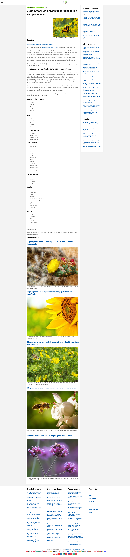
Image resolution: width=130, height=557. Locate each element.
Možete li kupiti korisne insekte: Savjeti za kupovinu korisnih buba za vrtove (74, 531)
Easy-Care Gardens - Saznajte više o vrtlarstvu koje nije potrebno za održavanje (91, 106)
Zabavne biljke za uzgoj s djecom (90, 93)
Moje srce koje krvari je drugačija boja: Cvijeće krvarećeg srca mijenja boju (74, 543)
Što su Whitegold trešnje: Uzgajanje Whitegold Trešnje (54, 534)
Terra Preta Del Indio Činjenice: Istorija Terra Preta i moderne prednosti (34, 499)
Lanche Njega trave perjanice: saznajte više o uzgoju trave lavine (34, 518)
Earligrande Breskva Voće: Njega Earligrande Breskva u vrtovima (74, 503)
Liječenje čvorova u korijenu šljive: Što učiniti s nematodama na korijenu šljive (54, 499)
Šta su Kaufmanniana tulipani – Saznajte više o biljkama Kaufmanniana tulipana (54, 520)
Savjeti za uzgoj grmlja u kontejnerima (91, 76)
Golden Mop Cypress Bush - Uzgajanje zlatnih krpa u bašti (33, 513)
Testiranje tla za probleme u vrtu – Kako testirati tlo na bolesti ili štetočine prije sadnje (54, 510)
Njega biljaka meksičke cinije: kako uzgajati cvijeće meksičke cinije (75, 509)
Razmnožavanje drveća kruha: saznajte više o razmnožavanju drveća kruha (34, 509)
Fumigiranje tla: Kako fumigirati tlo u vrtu (54, 530)
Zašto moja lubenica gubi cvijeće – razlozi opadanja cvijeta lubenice (74, 514)
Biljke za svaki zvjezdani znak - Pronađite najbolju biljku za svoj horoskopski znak (90, 135)
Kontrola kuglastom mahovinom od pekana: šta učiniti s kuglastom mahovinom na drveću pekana (75, 536)
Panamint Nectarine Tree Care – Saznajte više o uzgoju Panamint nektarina (75, 498)
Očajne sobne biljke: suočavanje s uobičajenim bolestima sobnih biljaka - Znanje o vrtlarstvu (92, 53)
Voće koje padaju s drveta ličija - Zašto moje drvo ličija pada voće (34, 493)
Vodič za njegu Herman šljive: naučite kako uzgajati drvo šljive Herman (75, 520)
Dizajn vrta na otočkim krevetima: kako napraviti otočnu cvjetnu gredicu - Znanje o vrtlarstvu (92, 112)
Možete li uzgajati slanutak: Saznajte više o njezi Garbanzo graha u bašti (54, 504)
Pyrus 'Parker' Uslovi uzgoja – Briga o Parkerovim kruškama (54, 515)
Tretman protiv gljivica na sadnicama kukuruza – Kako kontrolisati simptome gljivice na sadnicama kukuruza (92, 18)
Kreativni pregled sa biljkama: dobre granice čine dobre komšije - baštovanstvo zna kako (91, 89)
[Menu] (2, 2)
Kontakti (75, 549)
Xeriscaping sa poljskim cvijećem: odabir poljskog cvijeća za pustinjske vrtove (33, 540)
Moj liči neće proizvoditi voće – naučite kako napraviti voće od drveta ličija (54, 539)
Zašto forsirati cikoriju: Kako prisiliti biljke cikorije (74, 493)
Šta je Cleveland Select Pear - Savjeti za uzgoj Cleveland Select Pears (33, 524)
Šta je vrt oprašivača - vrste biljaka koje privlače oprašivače (51, 388)
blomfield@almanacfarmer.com (49, 47)
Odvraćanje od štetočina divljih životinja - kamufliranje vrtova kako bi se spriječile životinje (91, 58)
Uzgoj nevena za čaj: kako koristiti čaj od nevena (33, 504)
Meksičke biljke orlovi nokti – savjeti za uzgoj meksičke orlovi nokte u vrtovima (54, 493)
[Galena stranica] (65, 2)
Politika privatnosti (81, 549)
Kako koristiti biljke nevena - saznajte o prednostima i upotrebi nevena (33, 529)
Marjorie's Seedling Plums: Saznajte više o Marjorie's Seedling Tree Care (74, 525)
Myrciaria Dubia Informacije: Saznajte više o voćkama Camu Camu (54, 525)
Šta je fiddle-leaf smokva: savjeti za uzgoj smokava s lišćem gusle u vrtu (33, 535)
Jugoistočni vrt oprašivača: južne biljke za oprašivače (40, 44)
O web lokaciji (69, 549)
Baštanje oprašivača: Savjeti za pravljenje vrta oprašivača (50, 436)
